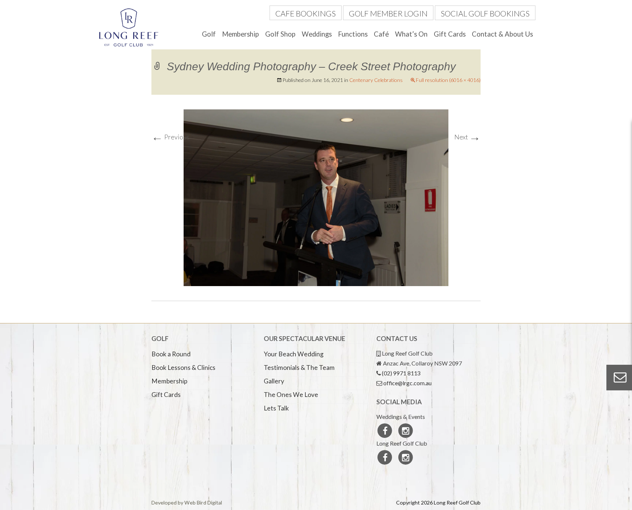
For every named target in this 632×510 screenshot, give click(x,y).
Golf (209, 34)
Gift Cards (450, 34)
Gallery (274, 381)
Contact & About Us (502, 34)
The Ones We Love (291, 394)
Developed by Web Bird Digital (186, 502)
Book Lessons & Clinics (183, 367)
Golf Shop (280, 34)
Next (467, 137)
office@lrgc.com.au (407, 382)
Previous (170, 137)
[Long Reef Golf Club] (129, 26)
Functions (353, 34)
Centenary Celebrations (376, 80)
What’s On (411, 34)
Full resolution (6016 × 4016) (448, 80)
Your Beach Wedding (294, 354)
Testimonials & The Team (299, 367)
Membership (240, 34)
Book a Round (171, 354)
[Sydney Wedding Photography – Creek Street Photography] (316, 197)
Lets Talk (276, 408)
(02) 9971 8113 (401, 373)
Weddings (317, 34)
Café (381, 34)
